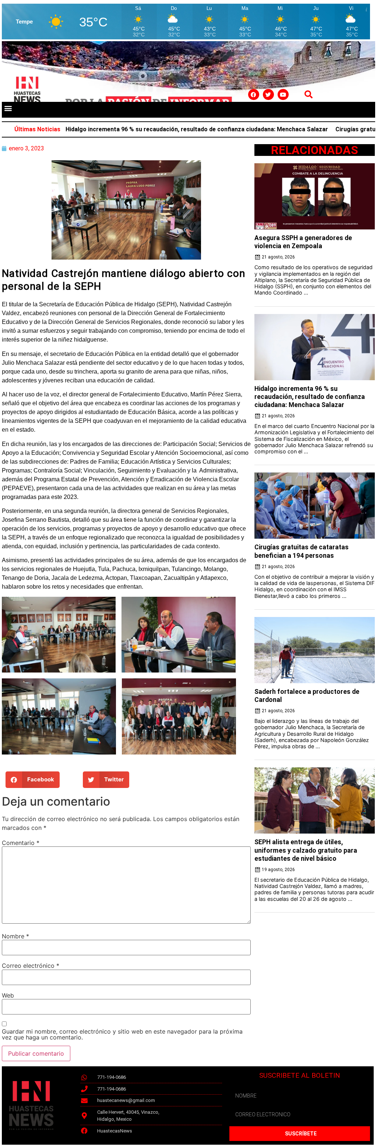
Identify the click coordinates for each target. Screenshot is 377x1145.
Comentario (20, 843)
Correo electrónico (30, 966)
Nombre (15, 936)
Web (8, 995)
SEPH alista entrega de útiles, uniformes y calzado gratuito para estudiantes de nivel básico (305, 850)
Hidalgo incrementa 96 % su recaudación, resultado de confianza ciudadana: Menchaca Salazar (164, 129)
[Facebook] (253, 94)
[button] (8, 108)
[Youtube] (283, 94)
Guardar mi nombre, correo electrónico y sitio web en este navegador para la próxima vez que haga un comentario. (122, 1034)
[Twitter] (268, 94)
